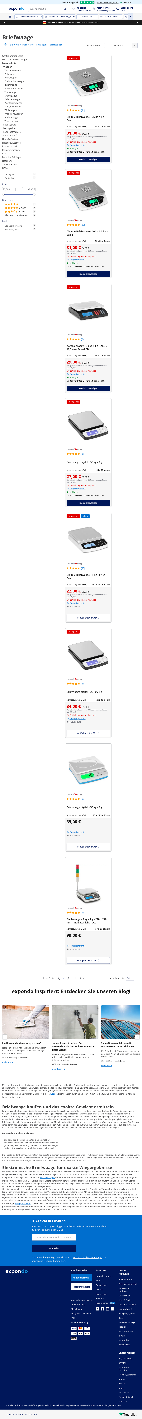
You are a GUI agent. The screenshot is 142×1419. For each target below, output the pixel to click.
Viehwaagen (10, 77)
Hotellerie (7, 160)
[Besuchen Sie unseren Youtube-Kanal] (97, 1309)
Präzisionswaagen (13, 113)
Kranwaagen (10, 95)
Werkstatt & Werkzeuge (14, 59)
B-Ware (6, 168)
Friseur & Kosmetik (12, 142)
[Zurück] (58, 978)
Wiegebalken (11, 121)
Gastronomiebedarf (12, 55)
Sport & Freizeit (10, 164)
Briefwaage (10, 84)
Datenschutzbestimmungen (87, 1257)
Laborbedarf (9, 135)
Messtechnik (9, 63)
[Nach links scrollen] (5, 22)
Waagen (7, 66)
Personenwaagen (13, 88)
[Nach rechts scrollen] (137, 22)
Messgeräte (9, 128)
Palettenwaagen (12, 99)
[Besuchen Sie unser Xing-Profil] (112, 1309)
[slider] (3, 194)
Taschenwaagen (12, 70)
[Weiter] (68, 978)
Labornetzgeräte (12, 131)
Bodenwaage (11, 117)
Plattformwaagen (13, 102)
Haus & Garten (10, 139)
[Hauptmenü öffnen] (10, 16)
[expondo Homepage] (5, 44)
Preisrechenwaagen (14, 81)
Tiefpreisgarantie (78, 145)
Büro (4, 153)
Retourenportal (81, 1286)
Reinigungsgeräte (11, 149)
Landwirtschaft (10, 146)
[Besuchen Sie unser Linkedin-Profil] (107, 1309)
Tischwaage (10, 92)
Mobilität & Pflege (11, 157)
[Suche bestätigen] (65, 9)
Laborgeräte (9, 124)
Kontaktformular (81, 1277)
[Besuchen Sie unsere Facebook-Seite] (102, 1309)
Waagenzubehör (13, 106)
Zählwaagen (10, 110)
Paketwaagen (11, 74)
